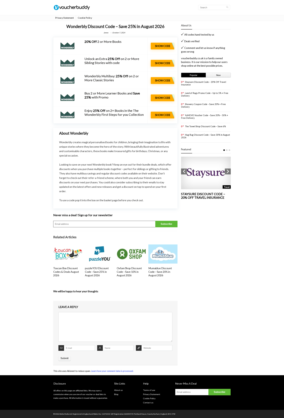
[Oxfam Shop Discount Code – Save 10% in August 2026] (131, 246)
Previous (184, 171)
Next (228, 171)
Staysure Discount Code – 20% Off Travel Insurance (203, 195)
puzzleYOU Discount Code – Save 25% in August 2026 (97, 272)
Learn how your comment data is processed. (112, 371)
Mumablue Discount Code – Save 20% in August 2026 (160, 272)
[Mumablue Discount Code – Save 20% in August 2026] (163, 246)
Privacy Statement (64, 17)
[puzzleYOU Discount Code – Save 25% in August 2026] (99, 246)
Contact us (148, 402)
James (106, 33)
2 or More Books (102, 42)
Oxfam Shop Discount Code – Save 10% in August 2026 (129, 272)
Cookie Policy (85, 17)
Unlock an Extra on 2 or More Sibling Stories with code (111, 61)
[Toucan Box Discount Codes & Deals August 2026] (67, 246)
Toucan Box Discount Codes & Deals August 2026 (66, 272)
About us (118, 390)
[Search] (227, 7)
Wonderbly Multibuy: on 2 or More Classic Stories (111, 78)
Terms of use (149, 390)
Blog (116, 394)
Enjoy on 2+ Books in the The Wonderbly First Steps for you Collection (114, 113)
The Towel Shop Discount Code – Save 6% (205, 126)
